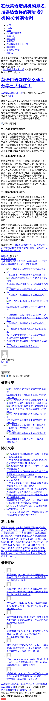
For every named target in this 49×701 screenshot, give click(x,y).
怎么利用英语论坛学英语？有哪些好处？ (20, 261)
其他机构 (11, 47)
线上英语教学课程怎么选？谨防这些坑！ (26, 335)
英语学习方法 (13, 50)
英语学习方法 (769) (10, 527)
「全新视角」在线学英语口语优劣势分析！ (27, 315)
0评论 (10, 96)
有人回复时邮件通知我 (19, 376)
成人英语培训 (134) (28, 533)
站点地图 (5, 690)
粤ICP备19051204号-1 (21, 690)
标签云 (10, 53)
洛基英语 (11, 41)
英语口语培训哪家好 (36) (19, 550)
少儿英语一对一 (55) (21, 545)
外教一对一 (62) (12, 542)
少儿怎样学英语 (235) (29, 527)
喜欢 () (4, 255)
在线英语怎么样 (8, 258)
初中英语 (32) (37, 553)
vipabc (9, 28)
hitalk (9, 30)
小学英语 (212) (15, 530)
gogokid (10, 36)
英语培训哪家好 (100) (27, 536)
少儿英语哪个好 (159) (32, 530)
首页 (9, 25)
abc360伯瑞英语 (14, 33)
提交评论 (5, 373)
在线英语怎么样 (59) (29, 542)
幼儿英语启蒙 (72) (18, 539)
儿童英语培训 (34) (22, 553)
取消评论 (5, 362)
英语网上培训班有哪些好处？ (21, 338)
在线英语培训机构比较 (17, 44)
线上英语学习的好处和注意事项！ (23, 346)
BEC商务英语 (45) (20, 548)
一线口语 (11, 38)
